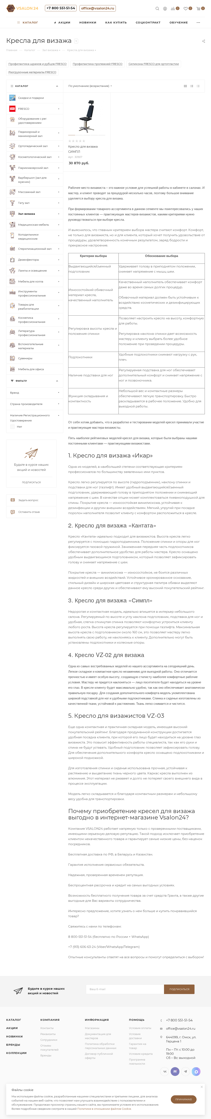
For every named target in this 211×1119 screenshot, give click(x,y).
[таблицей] (198, 86)
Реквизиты (48, 1034)
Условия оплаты (140, 1028)
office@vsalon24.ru (97, 8)
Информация (97, 1019)
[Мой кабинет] (165, 9)
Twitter (175, 1071)
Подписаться (180, 989)
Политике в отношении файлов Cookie (104, 1108)
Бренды (13, 1044)
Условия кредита (141, 1053)
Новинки (14, 1036)
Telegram (185, 1071)
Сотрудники (48, 1039)
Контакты (47, 1028)
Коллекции (16, 1053)
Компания (50, 1019)
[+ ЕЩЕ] (198, 22)
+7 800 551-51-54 (61, 8)
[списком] (192, 86)
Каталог (13, 1019)
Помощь (136, 1019)
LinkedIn (196, 1071)
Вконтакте (164, 1071)
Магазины (92, 1028)
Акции (12, 1028)
